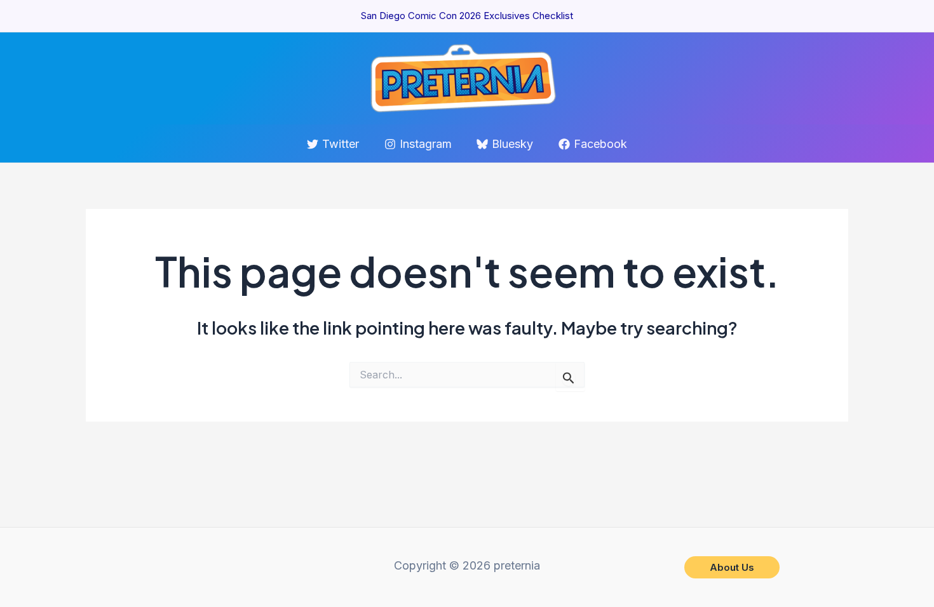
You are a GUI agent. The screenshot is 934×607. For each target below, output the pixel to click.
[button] (732, 567)
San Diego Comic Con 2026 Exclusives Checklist (467, 16)
